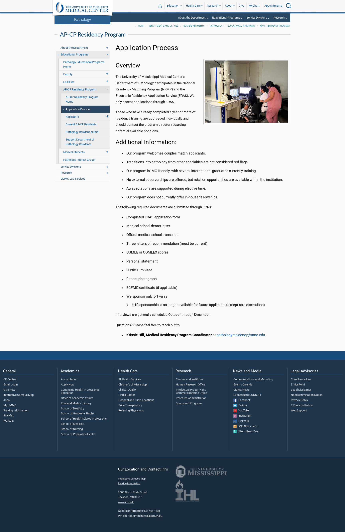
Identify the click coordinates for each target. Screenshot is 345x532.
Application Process (78, 109)
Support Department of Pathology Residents (80, 142)
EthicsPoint (298, 384)
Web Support (299, 410)
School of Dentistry (72, 408)
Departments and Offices (163, 26)
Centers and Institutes (189, 379)
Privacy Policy (299, 400)
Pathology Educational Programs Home (83, 64)
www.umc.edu (126, 502)
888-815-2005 (154, 515)
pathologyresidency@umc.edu (241, 335)
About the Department (192, 17)
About (228, 5)
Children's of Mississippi (132, 384)
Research (212, 5)
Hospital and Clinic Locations (136, 400)
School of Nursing (72, 429)
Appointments (273, 5)
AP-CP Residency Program (275, 26)
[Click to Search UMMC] (288, 5)
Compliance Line (301, 379)
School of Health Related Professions (84, 418)
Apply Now (67, 384)
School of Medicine (72, 424)
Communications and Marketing (253, 379)
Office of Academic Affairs (77, 398)
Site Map (8, 415)
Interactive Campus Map (18, 395)
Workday (8, 420)
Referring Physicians (131, 410)
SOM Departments (194, 26)
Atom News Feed (248, 431)
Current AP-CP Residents (81, 124)
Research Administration (191, 398)
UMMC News (241, 389)
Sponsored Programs (189, 403)
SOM (140, 26)
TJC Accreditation (302, 405)
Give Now (9, 389)
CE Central (9, 379)
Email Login (10, 384)
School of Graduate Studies (78, 413)
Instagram (244, 415)
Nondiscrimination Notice (306, 395)
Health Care (193, 5)
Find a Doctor (126, 395)
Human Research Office (190, 384)
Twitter (242, 405)
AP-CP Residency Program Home (82, 99)
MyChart (254, 5)
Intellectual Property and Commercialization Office (191, 391)
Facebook (244, 400)
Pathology (82, 19)
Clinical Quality (127, 389)
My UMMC (9, 405)
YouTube (243, 410)
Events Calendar (243, 384)
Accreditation (69, 379)
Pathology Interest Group (79, 159)
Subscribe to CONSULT (247, 395)
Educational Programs (226, 17)
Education (173, 5)
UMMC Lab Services (72, 178)
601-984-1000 (152, 510)
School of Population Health (78, 434)
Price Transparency (130, 405)
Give (241, 5)
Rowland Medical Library (76, 403)
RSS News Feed (247, 426)
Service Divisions (257, 17)
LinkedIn (243, 421)
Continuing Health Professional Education (80, 391)
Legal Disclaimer (301, 389)
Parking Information (15, 410)
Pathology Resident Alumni (82, 132)
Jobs (6, 400)
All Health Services (129, 379)
